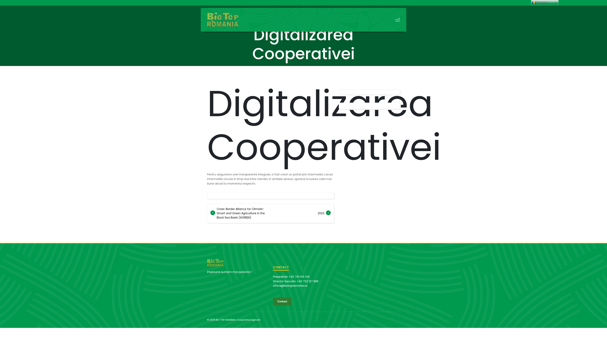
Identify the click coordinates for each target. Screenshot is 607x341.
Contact (282, 301)
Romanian (542, 2)
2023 (321, 213)
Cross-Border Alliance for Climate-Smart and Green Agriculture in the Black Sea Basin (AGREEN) (241, 213)
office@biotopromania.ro (290, 286)
